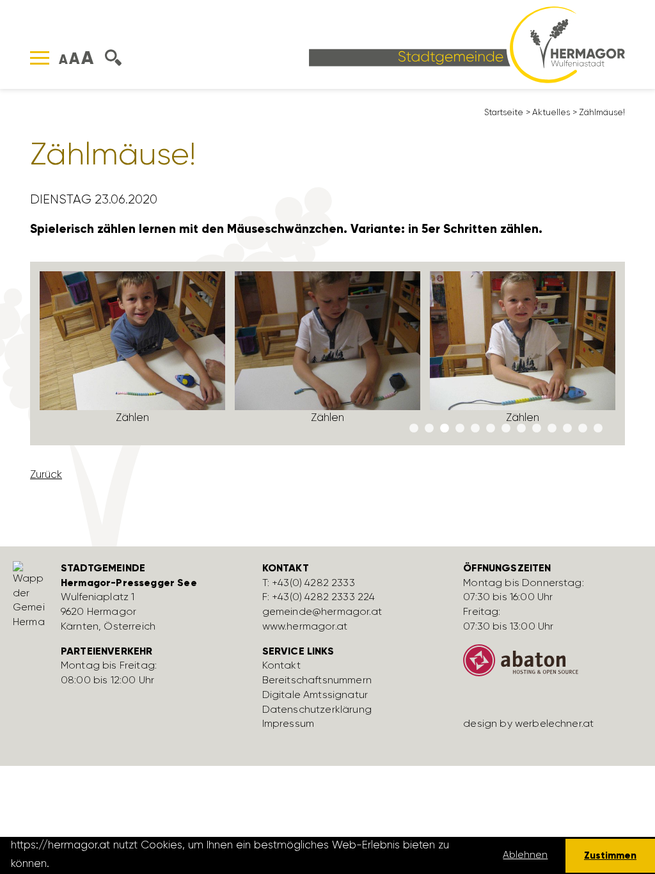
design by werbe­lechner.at (528, 723)
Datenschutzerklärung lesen (123, 863)
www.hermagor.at (304, 626)
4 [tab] (460, 428)
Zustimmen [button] (610, 855)
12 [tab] (582, 428)
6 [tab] (490, 428)
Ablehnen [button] (525, 855)
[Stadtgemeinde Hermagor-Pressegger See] (467, 43)
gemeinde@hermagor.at (322, 611)
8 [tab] (521, 428)
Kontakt (281, 665)
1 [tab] (413, 428)
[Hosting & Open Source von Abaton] (554, 665)
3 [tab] (444, 428)
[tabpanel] (132, 353)
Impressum (288, 723)
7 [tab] (506, 428)
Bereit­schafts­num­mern (317, 680)
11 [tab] (567, 428)
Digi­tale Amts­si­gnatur (315, 694)
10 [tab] (552, 428)
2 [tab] (429, 428)
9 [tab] (536, 428)
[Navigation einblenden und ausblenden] (39, 58)
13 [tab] (598, 428)
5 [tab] (475, 428)
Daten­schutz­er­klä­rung (317, 709)
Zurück (46, 474)
